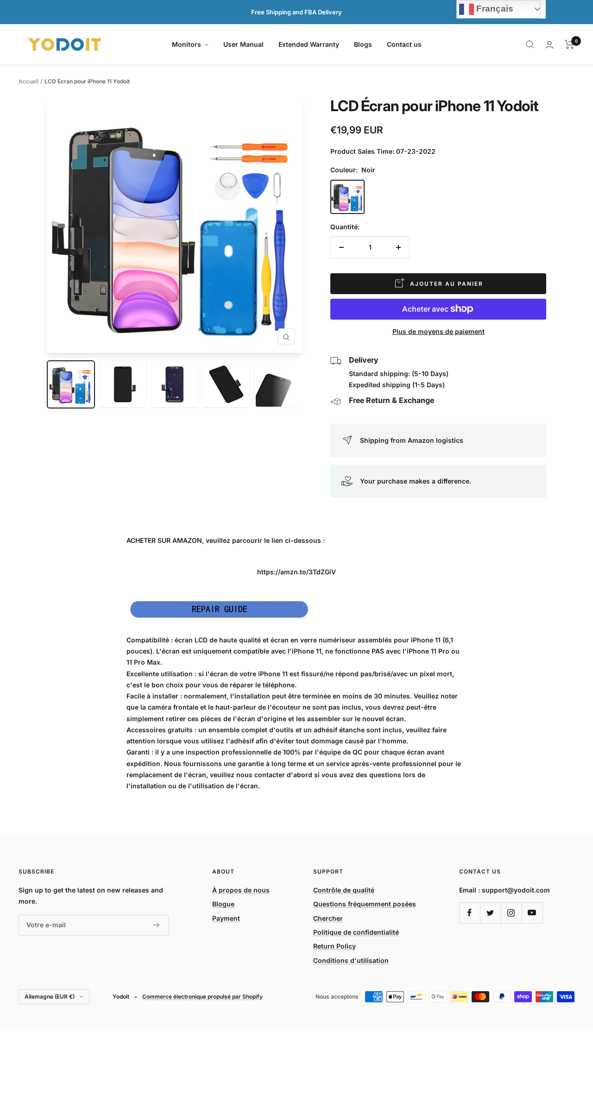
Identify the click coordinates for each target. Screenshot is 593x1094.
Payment (226, 918)
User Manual (243, 44)
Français (493, 8)
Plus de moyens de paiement (438, 331)
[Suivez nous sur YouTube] (532, 912)
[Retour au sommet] (554, 1031)
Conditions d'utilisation (351, 960)
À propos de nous (241, 890)
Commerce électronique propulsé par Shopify (202, 996)
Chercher (328, 918)
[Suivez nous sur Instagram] (511, 912)
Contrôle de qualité (343, 890)
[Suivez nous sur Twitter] (490, 912)
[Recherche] (530, 44)
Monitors (187, 44)
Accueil (28, 81)
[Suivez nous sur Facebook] (469, 912)
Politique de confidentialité (356, 932)
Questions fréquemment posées (364, 904)
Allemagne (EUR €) (50, 996)
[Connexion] (549, 45)
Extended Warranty (308, 44)
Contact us (404, 44)
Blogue (223, 904)
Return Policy (334, 946)
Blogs (363, 44)
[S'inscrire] (156, 925)
